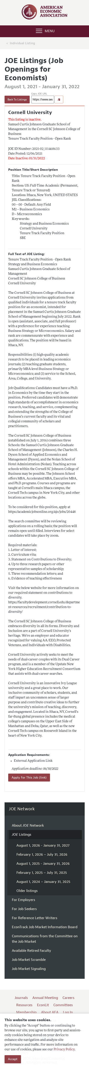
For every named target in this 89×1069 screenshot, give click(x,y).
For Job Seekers (24, 909)
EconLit (43, 1005)
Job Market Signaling (29, 969)
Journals (21, 998)
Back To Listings (17, 99)
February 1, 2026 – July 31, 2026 (41, 854)
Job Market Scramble (29, 959)
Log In (68, 1012)
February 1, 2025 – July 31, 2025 (41, 872)
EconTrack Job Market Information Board (44, 927)
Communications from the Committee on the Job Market (45, 939)
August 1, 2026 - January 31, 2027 (42, 845)
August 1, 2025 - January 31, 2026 (43, 863)
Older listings (27, 891)
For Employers (23, 900)
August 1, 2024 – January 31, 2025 (43, 881)
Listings (21, 834)
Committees (63, 1005)
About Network (28, 825)
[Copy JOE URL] (59, 99)
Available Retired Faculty (31, 950)
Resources (24, 1005)
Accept (13, 1059)
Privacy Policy (64, 1049)
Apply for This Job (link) (29, 777)
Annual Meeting (45, 998)
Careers (68, 998)
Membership (26, 1012)
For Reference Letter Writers (34, 918)
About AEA (49, 1012)
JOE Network (22, 809)
